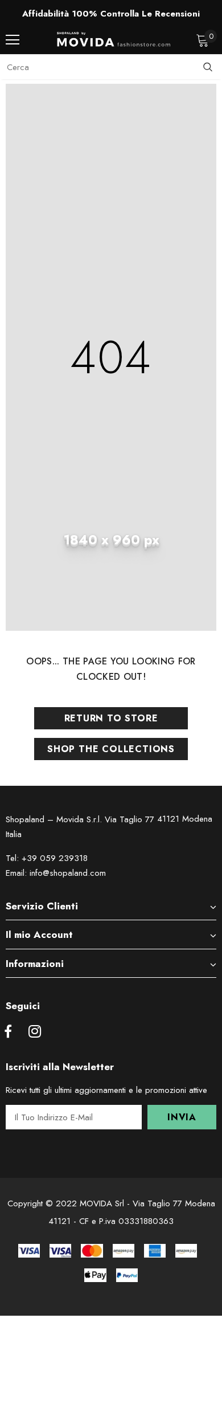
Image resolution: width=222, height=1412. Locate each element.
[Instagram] (34, 1032)
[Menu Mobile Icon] (12, 40)
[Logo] (113, 39)
